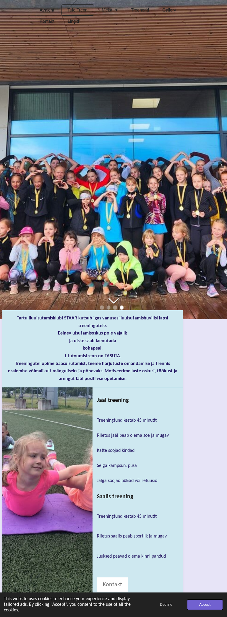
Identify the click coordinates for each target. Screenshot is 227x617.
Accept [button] (205, 605)
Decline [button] (166, 605)
